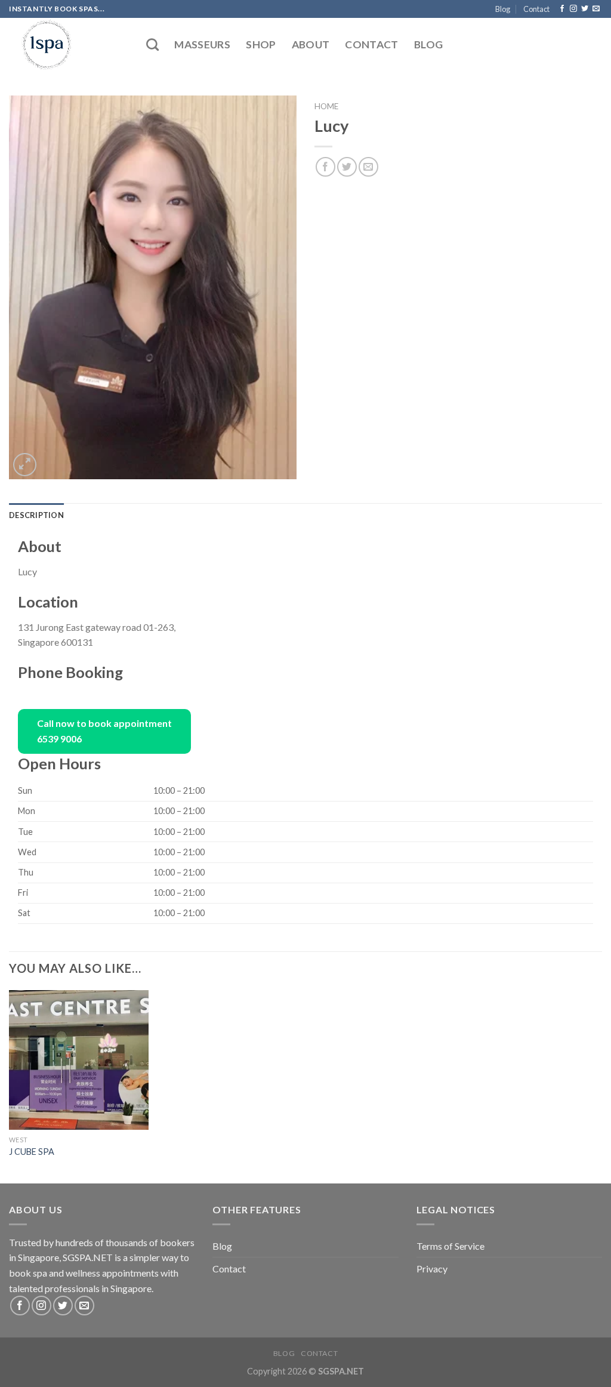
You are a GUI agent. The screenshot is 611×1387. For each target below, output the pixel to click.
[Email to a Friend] (368, 167)
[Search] (152, 44)
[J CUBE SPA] (79, 1060)
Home (326, 106)
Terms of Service (450, 1246)
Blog (502, 9)
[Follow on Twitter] (584, 9)
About (311, 44)
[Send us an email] (596, 9)
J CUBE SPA (31, 1151)
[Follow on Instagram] (573, 9)
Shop (261, 44)
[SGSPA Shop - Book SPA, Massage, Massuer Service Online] (68, 45)
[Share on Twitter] (347, 167)
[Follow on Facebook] (562, 9)
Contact (536, 9)
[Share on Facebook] (325, 167)
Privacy (432, 1268)
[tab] (36, 515)
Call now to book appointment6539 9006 (104, 731)
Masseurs (202, 44)
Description (36, 515)
